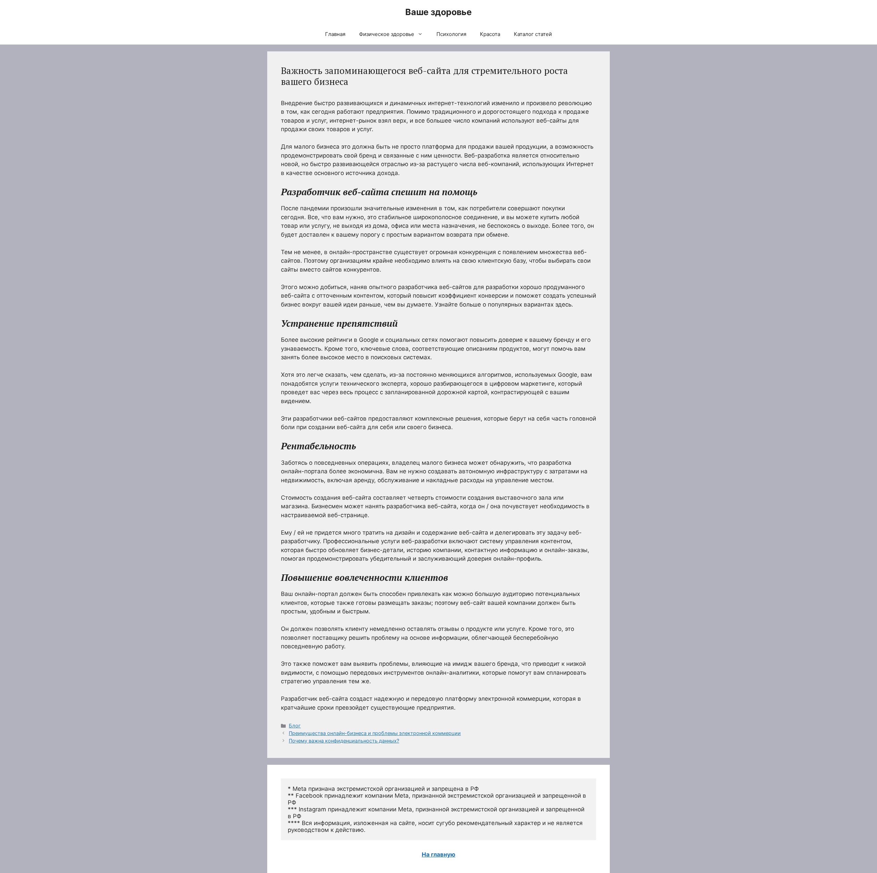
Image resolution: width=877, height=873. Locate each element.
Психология (451, 34)
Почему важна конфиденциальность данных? (344, 741)
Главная (335, 34)
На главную (438, 854)
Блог (295, 725)
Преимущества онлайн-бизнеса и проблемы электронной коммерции (375, 733)
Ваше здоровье (438, 12)
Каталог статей (533, 34)
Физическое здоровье (386, 34)
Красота (490, 34)
